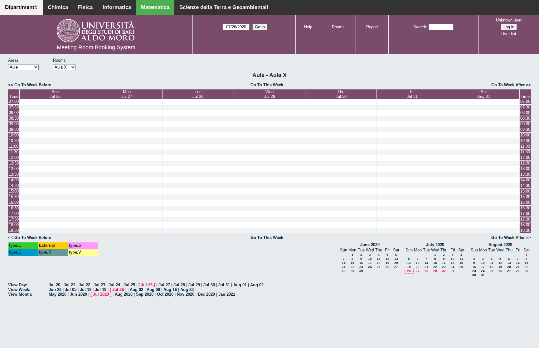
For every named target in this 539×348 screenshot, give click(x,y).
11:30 (13, 152)
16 (361, 263)
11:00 (13, 146)
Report (372, 27)
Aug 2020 (124, 294)
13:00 (14, 168)
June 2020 (370, 244)
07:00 (14, 101)
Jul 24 (114, 285)
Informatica (117, 7)
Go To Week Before (32, 85)
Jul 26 (147, 285)
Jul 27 (164, 285)
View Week (18, 289)
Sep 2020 (144, 294)
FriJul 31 (412, 94)
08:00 (14, 112)
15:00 (14, 191)
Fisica (85, 7)
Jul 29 (194, 285)
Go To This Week (266, 85)
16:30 (14, 208)
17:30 (14, 219)
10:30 (14, 140)
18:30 (14, 230)
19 (387, 263)
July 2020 (435, 244)
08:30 (14, 118)
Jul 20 (54, 285)
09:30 (14, 129)
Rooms (338, 27)
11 (378, 258)
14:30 (14, 185)
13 (396, 258)
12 (387, 258)
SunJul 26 (55, 94)
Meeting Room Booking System (96, 47)
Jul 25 (129, 285)
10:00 (14, 135)
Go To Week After (508, 85)
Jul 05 (70, 289)
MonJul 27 (126, 94)
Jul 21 (69, 285)
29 (352, 271)
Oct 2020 (165, 294)
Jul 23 (99, 285)
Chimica (58, 7)
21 (344, 267)
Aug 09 (153, 289)
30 (361, 271)
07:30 (14, 107)
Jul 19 (100, 289)
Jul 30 (209, 285)
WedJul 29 (269, 94)
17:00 (14, 213)
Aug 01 (240, 285)
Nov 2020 (185, 294)
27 (396, 267)
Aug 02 (257, 285)
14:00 (14, 180)
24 (370, 267)
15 (352, 263)
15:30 (14, 196)
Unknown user (509, 20)
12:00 (14, 157)
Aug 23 (187, 289)
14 (344, 263)
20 (396, 263)
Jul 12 (85, 289)
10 (370, 258)
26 (387, 267)
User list (508, 33)
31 (452, 271)
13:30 (14, 174)
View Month (19, 294)
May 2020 (57, 294)
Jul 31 (224, 285)
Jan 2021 (226, 294)
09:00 (14, 124)
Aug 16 (170, 289)
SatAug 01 (483, 94)
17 (370, 263)
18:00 (14, 224)
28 (344, 271)
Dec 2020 (206, 294)
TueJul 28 (197, 94)
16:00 (14, 202)
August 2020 (500, 244)
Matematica (155, 7)
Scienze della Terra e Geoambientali (223, 7)
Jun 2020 (78, 294)
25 (379, 267)
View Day (17, 285)
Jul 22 (84, 285)
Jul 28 (179, 285)
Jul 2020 (101, 294)
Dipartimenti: (21, 7)
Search (419, 27)
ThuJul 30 (341, 94)
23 (361, 267)
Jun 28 (55, 289)
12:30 (14, 163)
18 (379, 263)
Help (308, 27)
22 (352, 267)
